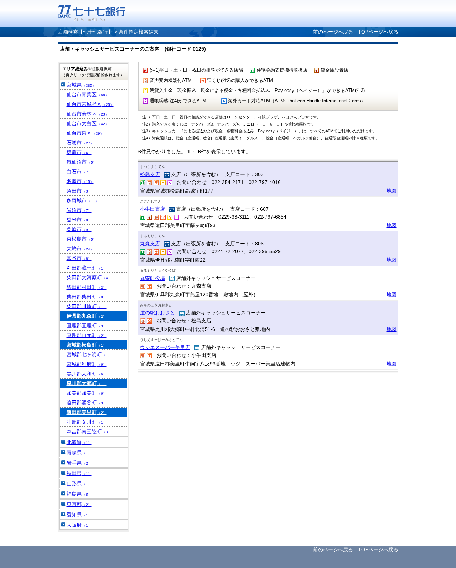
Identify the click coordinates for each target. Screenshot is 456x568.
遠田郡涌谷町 (87, 402)
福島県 (79, 494)
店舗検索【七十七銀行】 (85, 32)
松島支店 (150, 174)
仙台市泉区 (85, 133)
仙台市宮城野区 (90, 104)
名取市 (80, 181)
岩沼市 (79, 210)
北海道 (79, 442)
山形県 (79, 483)
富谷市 (79, 258)
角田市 (79, 191)
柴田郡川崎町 (87, 306)
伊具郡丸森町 (87, 316)
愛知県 (79, 514)
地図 (392, 191)
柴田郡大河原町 (89, 277)
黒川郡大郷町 (87, 383)
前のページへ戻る (333, 32)
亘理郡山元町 (87, 335)
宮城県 (81, 85)
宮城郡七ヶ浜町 (89, 354)
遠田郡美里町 (87, 412)
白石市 (79, 171)
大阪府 (79, 525)
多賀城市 (83, 200)
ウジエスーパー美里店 (165, 347)
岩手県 (79, 463)
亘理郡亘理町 (87, 325)
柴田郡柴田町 (87, 297)
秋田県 (79, 473)
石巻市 (80, 142)
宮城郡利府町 (87, 364)
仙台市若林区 (88, 114)
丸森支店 (150, 243)
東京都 (79, 504)
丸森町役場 (152, 278)
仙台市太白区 (88, 123)
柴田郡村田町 (87, 287)
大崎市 (80, 248)
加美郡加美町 (87, 393)
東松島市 (82, 239)
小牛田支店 (152, 209)
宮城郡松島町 (87, 345)
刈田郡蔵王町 (87, 268)
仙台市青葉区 (88, 94)
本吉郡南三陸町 (89, 431)
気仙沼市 (82, 162)
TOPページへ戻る (378, 32)
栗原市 (79, 229)
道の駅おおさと (157, 313)
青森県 (79, 452)
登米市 (79, 219)
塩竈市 (79, 152)
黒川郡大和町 (87, 374)
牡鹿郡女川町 (87, 422)
